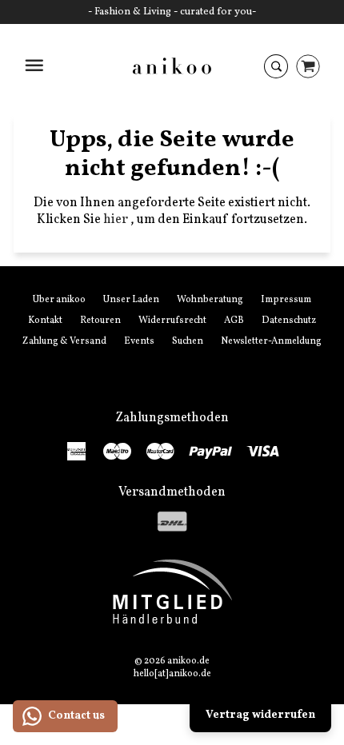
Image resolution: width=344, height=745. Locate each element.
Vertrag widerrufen (260, 715)
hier (116, 220)
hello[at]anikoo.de (172, 673)
